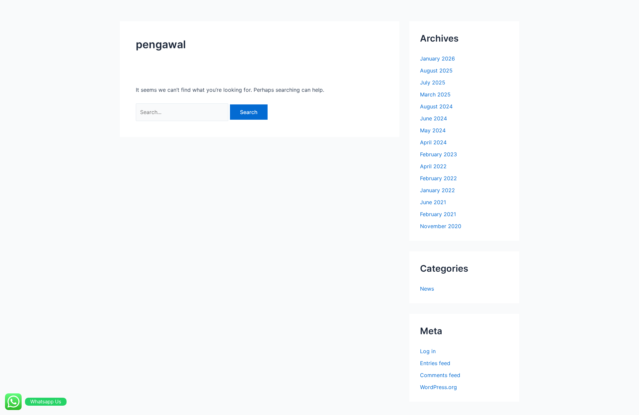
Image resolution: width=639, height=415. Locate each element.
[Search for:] (183, 112)
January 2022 (437, 190)
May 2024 (433, 130)
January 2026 (437, 58)
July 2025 (432, 82)
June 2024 (433, 118)
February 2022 (438, 178)
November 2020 (440, 226)
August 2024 (436, 106)
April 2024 (433, 142)
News (427, 288)
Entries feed (435, 363)
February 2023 (438, 154)
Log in (428, 351)
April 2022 (433, 166)
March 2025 (435, 94)
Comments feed (440, 375)
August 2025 (436, 70)
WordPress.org (438, 387)
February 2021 (438, 214)
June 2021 (433, 202)
